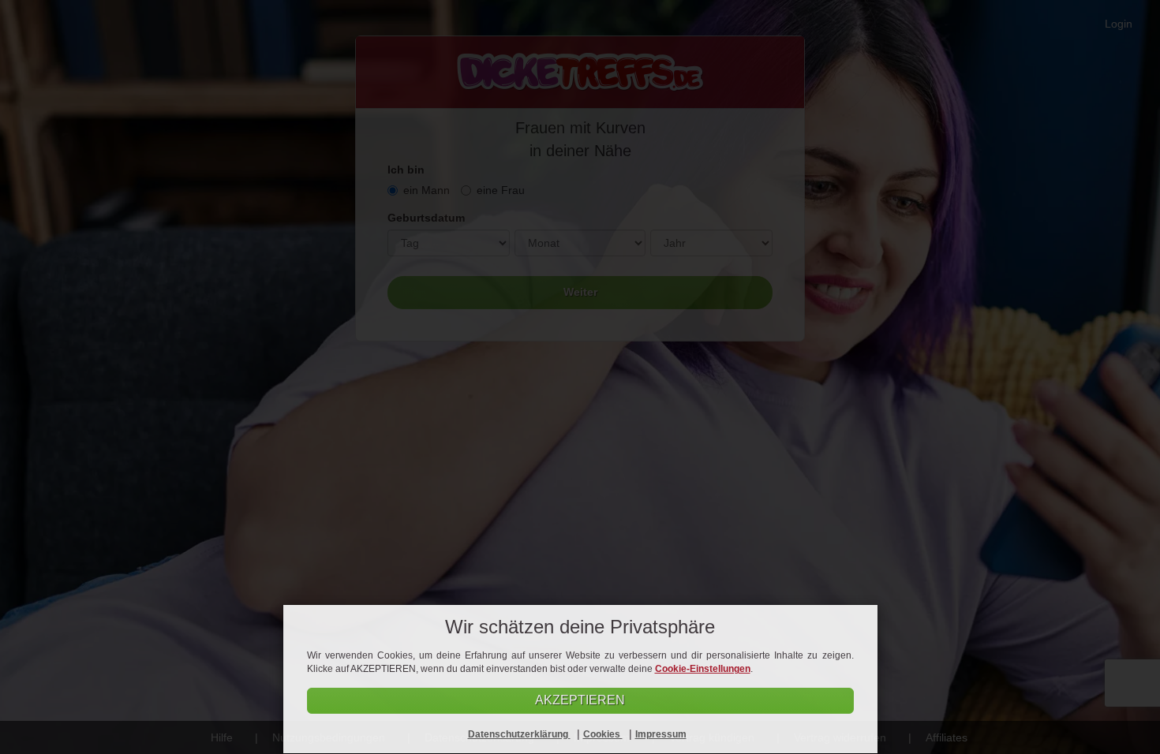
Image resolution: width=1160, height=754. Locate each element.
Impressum (661, 734)
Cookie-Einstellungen (702, 668)
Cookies (603, 734)
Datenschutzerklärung (519, 734)
